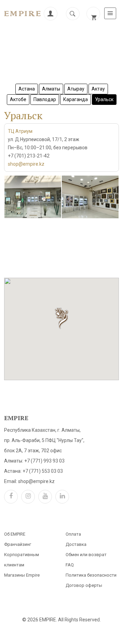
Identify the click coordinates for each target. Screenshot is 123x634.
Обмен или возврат (86, 554)
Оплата (73, 534)
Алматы (51, 89)
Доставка (76, 544)
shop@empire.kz (26, 164)
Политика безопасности (91, 575)
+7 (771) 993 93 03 (44, 461)
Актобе (18, 99)
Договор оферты (84, 585)
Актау (98, 89)
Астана (26, 89)
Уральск (104, 99)
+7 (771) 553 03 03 (43, 471)
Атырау (75, 89)
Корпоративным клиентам (21, 559)
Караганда (75, 99)
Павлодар (44, 99)
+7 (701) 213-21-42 (29, 155)
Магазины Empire (22, 575)
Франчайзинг (17, 544)
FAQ (70, 564)
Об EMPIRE (14, 534)
